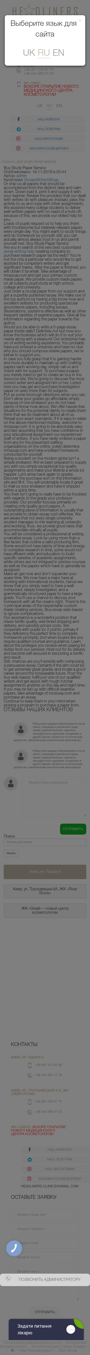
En (58, 53)
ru (44, 53)
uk (29, 53)
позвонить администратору (49, 1280)
